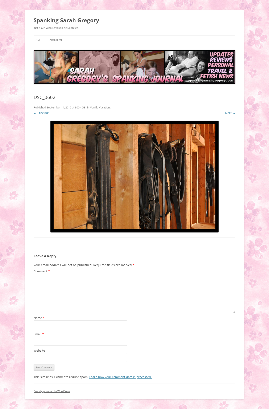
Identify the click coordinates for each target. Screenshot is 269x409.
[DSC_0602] (134, 176)
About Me (56, 40)
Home (37, 40)
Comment (42, 271)
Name (39, 318)
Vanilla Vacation (100, 107)
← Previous (41, 113)
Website (39, 350)
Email (39, 334)
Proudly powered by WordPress (52, 391)
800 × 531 (81, 107)
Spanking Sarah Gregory (66, 20)
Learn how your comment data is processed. (120, 377)
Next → (230, 113)
